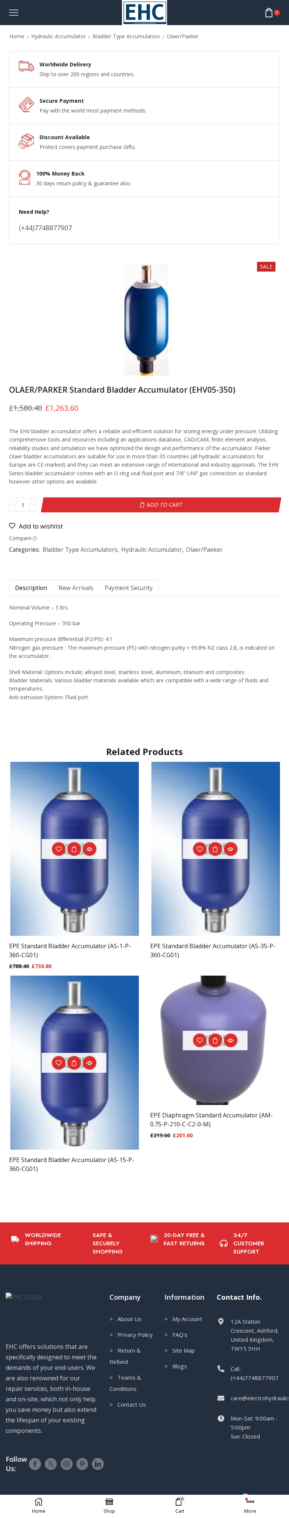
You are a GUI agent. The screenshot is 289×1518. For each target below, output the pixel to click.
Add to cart (164, 504)
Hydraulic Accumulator (58, 36)
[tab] (31, 588)
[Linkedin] (98, 1464)
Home (16, 36)
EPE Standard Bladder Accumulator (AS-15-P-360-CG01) (71, 1164)
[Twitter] (51, 1464)
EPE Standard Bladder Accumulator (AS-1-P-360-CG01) (70, 950)
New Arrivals (75, 588)
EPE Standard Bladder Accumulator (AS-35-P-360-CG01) (212, 950)
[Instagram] (67, 1464)
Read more (215, 849)
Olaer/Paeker (183, 36)
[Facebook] (35, 1464)
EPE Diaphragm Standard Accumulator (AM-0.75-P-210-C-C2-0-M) (211, 1119)
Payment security (129, 588)
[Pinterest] (82, 1464)
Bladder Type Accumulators (126, 36)
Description (31, 588)
